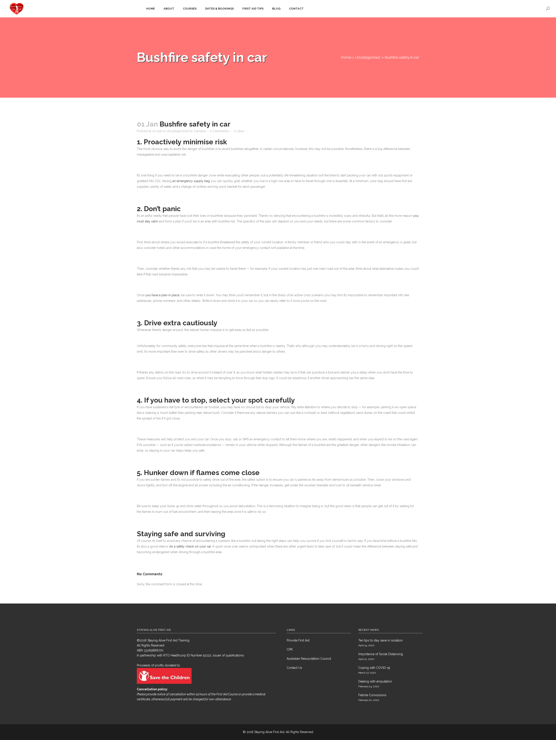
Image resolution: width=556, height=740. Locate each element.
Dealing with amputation (375, 681)
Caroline (200, 131)
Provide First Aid (298, 640)
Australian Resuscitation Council (309, 658)
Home (346, 57)
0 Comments (219, 131)
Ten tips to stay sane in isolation (380, 640)
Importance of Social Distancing (380, 654)
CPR (290, 649)
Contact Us (294, 667)
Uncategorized (367, 57)
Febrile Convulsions (372, 695)
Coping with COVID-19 (374, 667)
